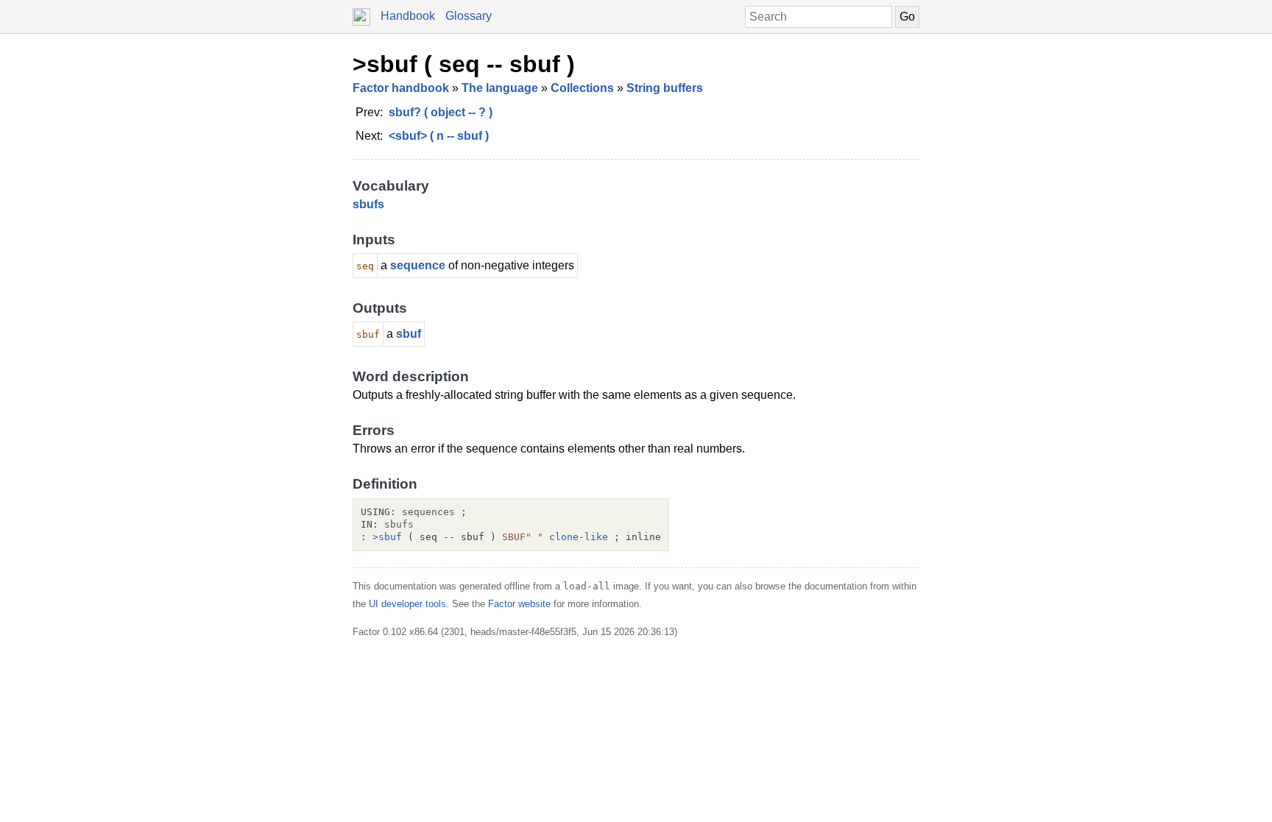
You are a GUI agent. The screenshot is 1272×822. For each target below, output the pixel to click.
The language (500, 88)
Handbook (408, 16)
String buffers (664, 88)
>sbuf (387, 536)
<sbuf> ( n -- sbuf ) (439, 136)
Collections (582, 88)
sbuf (408, 333)
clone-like (578, 536)
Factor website (519, 603)
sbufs (368, 204)
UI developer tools (407, 603)
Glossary (468, 16)
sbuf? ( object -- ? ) (440, 112)
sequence (417, 265)
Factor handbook (401, 88)
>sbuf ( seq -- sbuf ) (464, 64)
